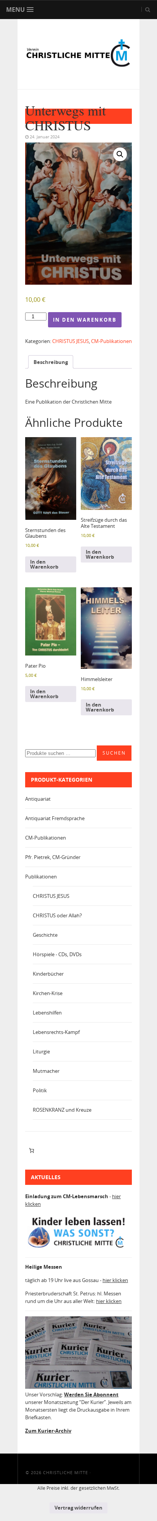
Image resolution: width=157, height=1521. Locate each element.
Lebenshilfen (47, 1012)
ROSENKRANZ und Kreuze (62, 1109)
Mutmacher (46, 1070)
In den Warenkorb (85, 319)
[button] (120, 154)
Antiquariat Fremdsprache (55, 818)
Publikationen (41, 876)
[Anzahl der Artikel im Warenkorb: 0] (31, 1150)
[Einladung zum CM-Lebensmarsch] (78, 1247)
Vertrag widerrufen (78, 1507)
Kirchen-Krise (47, 993)
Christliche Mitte (65, 1472)
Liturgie (41, 1051)
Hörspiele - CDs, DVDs (57, 954)
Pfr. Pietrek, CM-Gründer (52, 857)
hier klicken (115, 1280)
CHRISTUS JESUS (70, 341)
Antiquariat (38, 798)
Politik (40, 1090)
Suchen (114, 753)
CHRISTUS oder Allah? (57, 915)
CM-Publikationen (111, 341)
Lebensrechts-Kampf (56, 1032)
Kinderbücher (48, 973)
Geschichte (45, 934)
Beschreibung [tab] (51, 362)
